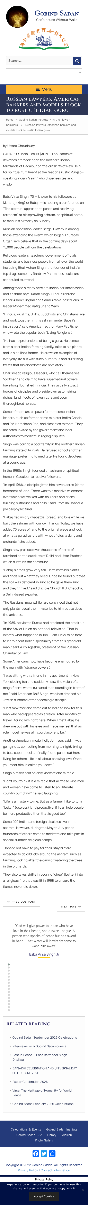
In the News (60, 119)
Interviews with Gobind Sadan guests (39, 1046)
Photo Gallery (44, 1140)
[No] (83, 1190)
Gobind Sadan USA (29, 1135)
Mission (66, 1135)
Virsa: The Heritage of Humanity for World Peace (42, 1092)
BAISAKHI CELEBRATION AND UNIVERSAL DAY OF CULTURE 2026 (44, 1070)
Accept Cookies (44, 1196)
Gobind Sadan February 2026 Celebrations (42, 1104)
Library (51, 1135)
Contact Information (55, 1170)
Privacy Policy (28, 1170)
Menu (47, 89)
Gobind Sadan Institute (34, 119)
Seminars (12, 125)
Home (10, 119)
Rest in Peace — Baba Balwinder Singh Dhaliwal (39, 1057)
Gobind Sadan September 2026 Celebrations (44, 1037)
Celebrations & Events (26, 1129)
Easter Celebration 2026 (30, 1082)
